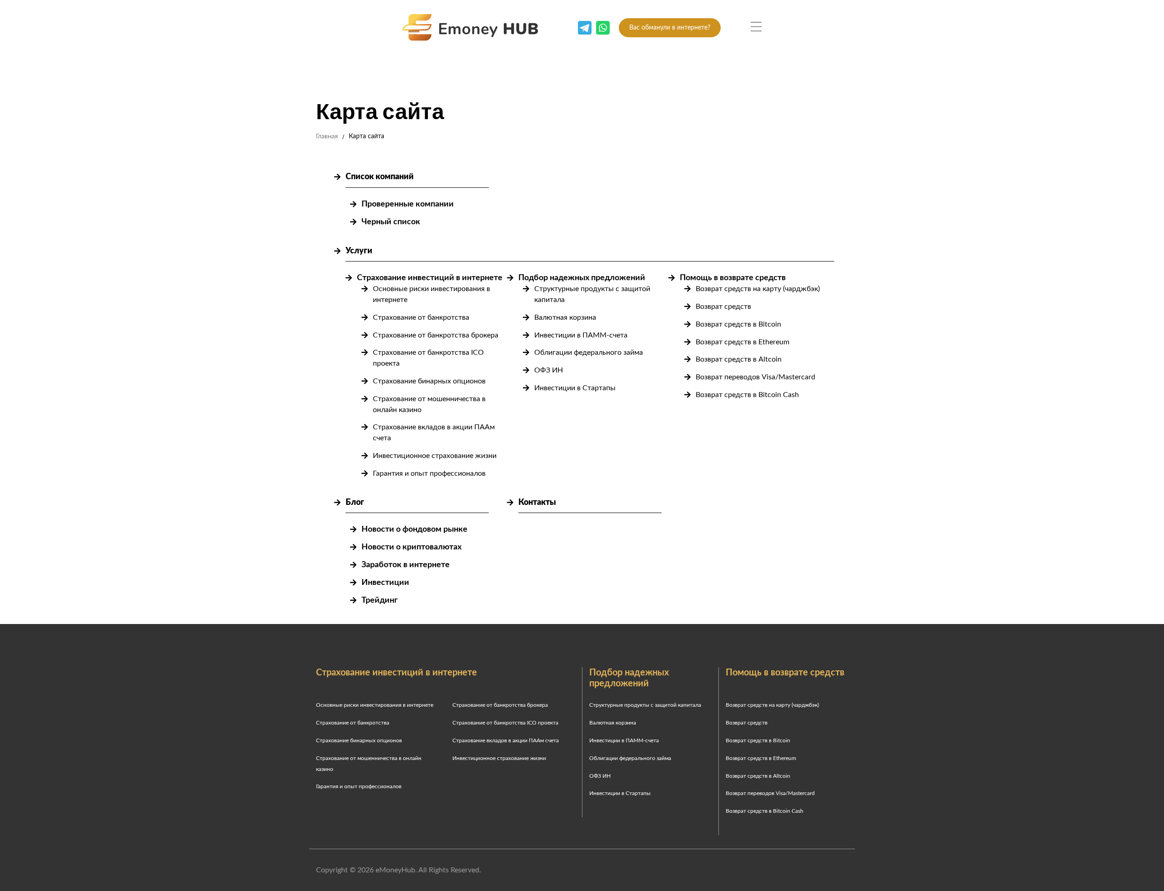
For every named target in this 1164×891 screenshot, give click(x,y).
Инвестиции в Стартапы (575, 388)
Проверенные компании (407, 204)
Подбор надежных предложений (581, 278)
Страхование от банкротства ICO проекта (505, 722)
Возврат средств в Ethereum (742, 342)
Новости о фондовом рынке (414, 529)
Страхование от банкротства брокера (435, 335)
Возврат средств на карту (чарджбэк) (758, 288)
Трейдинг (379, 600)
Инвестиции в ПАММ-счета (580, 335)
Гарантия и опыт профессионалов (429, 473)
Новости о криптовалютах (411, 547)
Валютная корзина (565, 317)
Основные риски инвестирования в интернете (374, 705)
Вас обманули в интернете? (669, 28)
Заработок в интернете (405, 565)
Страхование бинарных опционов (429, 381)
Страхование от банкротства (421, 317)
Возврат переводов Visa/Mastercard (755, 377)
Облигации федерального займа (588, 352)
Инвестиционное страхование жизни (435, 455)
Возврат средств (723, 306)
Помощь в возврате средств (733, 278)
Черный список (390, 222)
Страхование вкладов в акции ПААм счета (505, 740)
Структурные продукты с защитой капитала (645, 705)
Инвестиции (385, 583)
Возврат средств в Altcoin (739, 359)
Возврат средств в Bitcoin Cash (747, 394)
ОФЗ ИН (548, 370)
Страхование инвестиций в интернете (429, 278)
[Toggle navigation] (756, 27)
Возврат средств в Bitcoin (738, 324)
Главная (327, 136)
